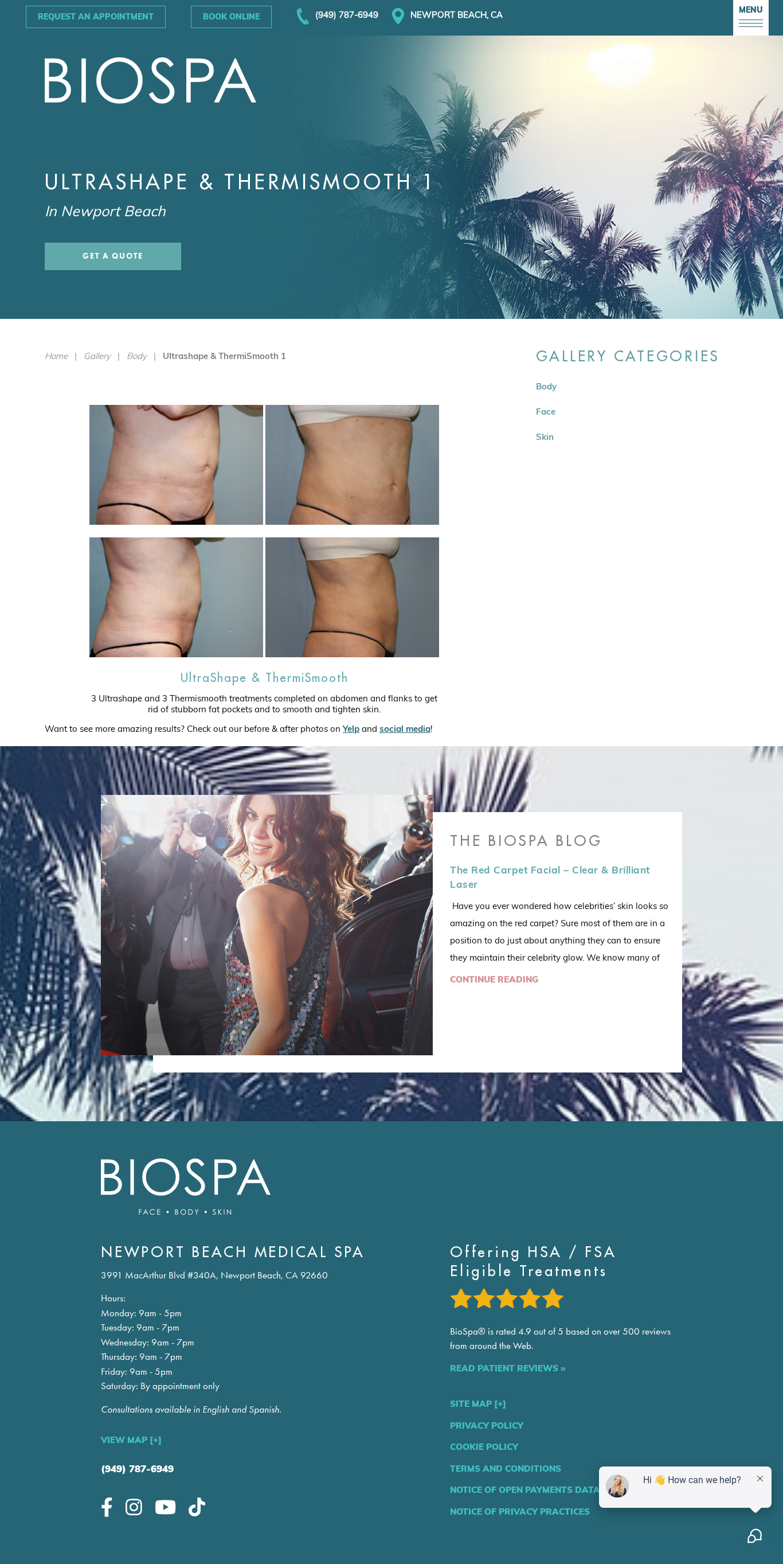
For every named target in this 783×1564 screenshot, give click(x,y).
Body (137, 355)
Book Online (231, 16)
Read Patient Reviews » (507, 1368)
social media (404, 728)
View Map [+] (131, 1439)
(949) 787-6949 (137, 1468)
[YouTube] (165, 1507)
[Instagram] (134, 1507)
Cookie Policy (484, 1446)
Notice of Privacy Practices (520, 1511)
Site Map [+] (478, 1403)
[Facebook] (107, 1507)
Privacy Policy (486, 1425)
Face (545, 411)
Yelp (351, 728)
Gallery (97, 355)
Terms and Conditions (505, 1468)
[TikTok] (197, 1507)
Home (56, 355)
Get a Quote (113, 256)
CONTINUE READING (494, 979)
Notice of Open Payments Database (537, 1489)
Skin (545, 436)
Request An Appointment (96, 16)
